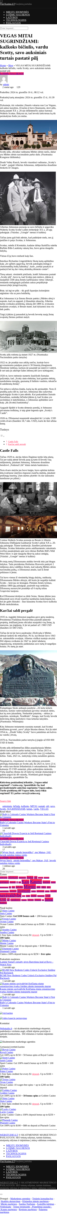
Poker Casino (6, 1071)
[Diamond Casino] (9, 948)
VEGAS (44, 809)
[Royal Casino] (8, 1049)
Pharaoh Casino (7, 1123)
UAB (47, 895)
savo (52, 806)
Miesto (30, 886)
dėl (35, 877)
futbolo (40, 878)
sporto (34, 895)
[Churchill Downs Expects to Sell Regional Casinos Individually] (28, 834)
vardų (36, 809)
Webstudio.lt (6, 1028)
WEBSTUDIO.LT (9, 1135)
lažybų (19, 887)
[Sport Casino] (7, 1057)
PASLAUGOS (13, 23)
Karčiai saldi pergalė (17, 444)
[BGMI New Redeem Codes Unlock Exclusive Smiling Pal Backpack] (28, 972)
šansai (49, 899)
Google (13, 882)
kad (19, 882)
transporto (41, 896)
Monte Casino (7, 943)
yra (43, 900)
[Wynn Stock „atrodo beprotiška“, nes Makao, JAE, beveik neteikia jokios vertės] (28, 853)
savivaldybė (10, 895)
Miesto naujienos (9, 1204)
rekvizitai (40, 891)
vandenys (15, 899)
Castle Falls (13, 441)
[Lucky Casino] (8, 1109)
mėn (38, 887)
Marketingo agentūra (20, 1198)
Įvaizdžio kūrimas (45, 1204)
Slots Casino (6, 1101)
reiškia (33, 891)
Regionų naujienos (28, 1209)
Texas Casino (6, 1082)
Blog (10, 65)
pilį (47, 806)
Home (3, 65)
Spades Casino (7, 932)
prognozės (24, 891)
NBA (43, 887)
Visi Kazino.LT (7, 4)
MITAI (33, 806)
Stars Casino (6, 913)
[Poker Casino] (7, 1068)
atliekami (13, 877)
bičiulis (16, 806)
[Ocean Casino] (8, 918)
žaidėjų (3, 903)
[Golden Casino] (8, 1090)
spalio (28, 896)
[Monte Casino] (8, 940)
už (8, 899)
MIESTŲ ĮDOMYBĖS (17, 12)
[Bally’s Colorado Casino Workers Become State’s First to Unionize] (28, 816)
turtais (29, 809)
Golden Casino (7, 1093)
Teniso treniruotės (21, 1206)
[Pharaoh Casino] (9, 1120)
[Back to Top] (1, 1190)
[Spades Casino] (8, 929)
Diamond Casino (8, 951)
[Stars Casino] (7, 910)
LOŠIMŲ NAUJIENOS (18, 14)
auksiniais (7, 806)
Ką (10, 887)
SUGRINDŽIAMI (16, 809)
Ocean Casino (7, 921)
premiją (13, 891)
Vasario (24, 900)
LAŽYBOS (12, 17)
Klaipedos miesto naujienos (35, 1201)
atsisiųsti (22, 878)
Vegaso (37, 900)
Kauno (36, 881)
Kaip (25, 882)
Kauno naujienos (9, 1209)
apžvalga (3, 877)
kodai (53, 882)
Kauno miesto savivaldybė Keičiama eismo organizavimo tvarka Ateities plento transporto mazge (27, 990)
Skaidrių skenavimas (10, 1201)
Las (13, 887)
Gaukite (46, 878)
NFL (49, 887)
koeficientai (4, 887)
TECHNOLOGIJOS (16, 20)
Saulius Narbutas (27, 1204)
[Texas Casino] (7, 1079)
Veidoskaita (5, 1206)
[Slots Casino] (7, 1098)
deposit (35, 935)
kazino (46, 882)
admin (6, 84)
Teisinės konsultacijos (42, 1198)
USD (3, 899)
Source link (5, 801)
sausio (47, 891)
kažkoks (25, 806)
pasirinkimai (4, 891)
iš (17, 882)
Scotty (3, 809)
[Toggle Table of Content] (2, 436)
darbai (30, 877)
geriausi (4, 882)
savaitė (53, 891)
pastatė (41, 806)
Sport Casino (6, 1060)
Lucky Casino (7, 1112)
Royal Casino (6, 1052)
